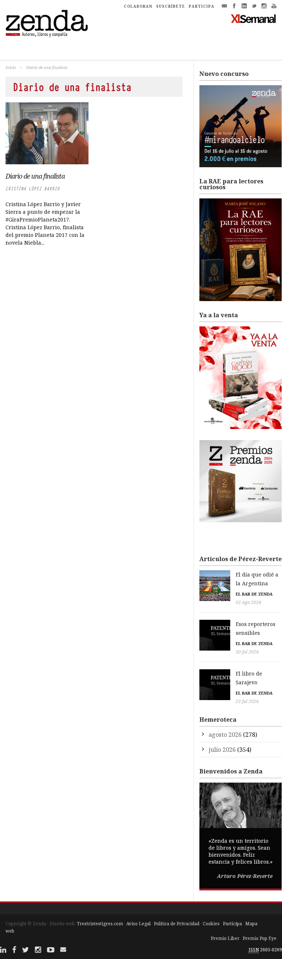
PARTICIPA (201, 6)
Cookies (211, 923)
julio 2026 (222, 750)
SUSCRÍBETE (170, 6)
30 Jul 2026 (247, 652)
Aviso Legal (138, 923)
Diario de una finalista (35, 176)
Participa (232, 923)
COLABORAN (138, 6)
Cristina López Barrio (32, 189)
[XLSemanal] (253, 18)
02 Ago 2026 (248, 602)
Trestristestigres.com (100, 923)
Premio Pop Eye (259, 938)
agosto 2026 (225, 735)
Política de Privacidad (176, 923)
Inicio (11, 67)
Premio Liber (225, 938)
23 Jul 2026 (247, 701)
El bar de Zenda (254, 594)
